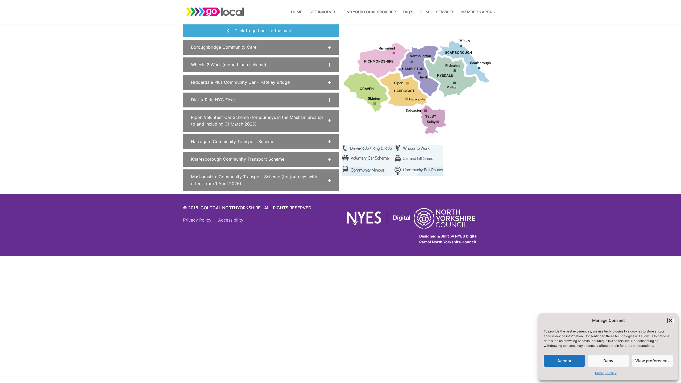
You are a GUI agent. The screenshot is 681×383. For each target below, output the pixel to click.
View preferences (652, 360)
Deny (608, 360)
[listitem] (383, 60)
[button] (670, 320)
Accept (564, 360)
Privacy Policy (606, 373)
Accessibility (230, 220)
